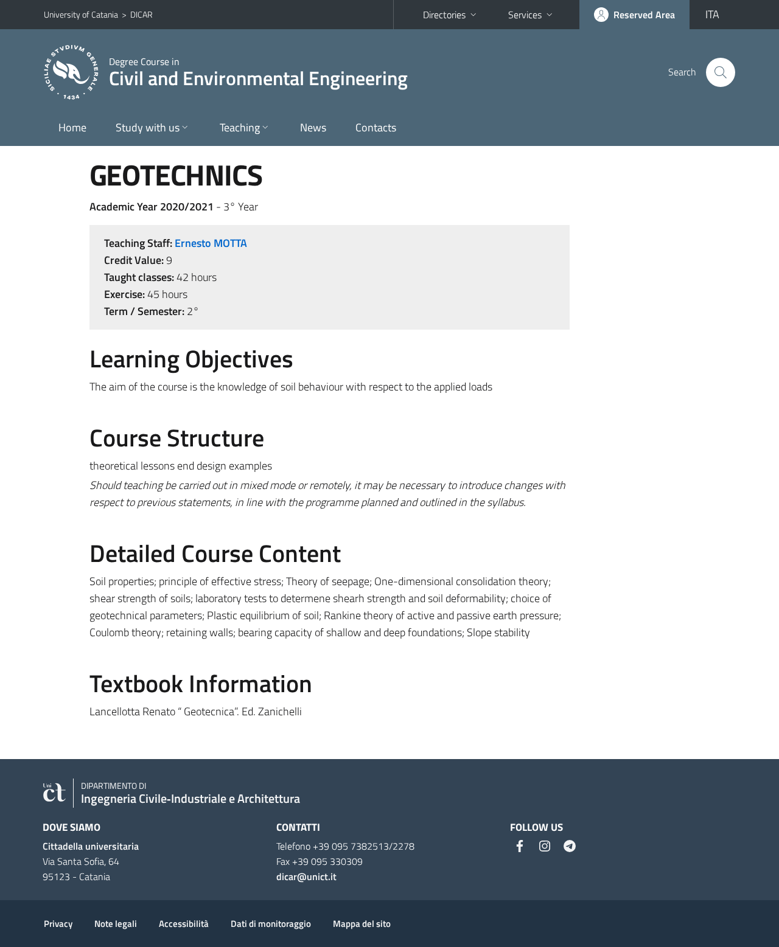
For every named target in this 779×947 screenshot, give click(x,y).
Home (72, 127)
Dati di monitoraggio (271, 924)
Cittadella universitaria (91, 846)
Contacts (375, 127)
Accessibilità (184, 924)
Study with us (148, 127)
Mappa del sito (362, 924)
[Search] (720, 72)
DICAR (141, 14)
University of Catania (81, 14)
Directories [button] (444, 14)
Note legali (115, 924)
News (313, 127)
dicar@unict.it (306, 876)
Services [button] (525, 14)
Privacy (58, 924)
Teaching (240, 127)
